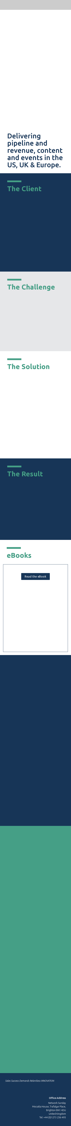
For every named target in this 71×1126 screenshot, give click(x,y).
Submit (33, 1062)
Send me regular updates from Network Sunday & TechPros (31, 1050)
